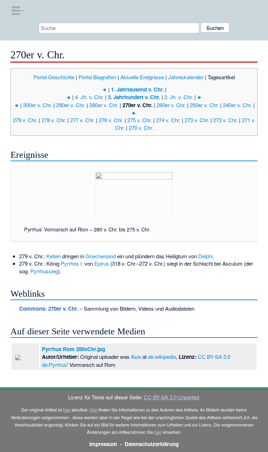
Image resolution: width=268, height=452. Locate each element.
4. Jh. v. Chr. (89, 97)
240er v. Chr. (237, 105)
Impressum (103, 444)
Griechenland (100, 256)
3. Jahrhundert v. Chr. (134, 97)
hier (66, 410)
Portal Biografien (97, 77)
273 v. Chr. (197, 120)
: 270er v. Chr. (48, 308)
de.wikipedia (162, 356)
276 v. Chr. (111, 120)
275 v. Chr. (139, 120)
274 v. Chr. (168, 120)
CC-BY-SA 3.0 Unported (171, 397)
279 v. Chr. (25, 120)
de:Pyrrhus (54, 364)
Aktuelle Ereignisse (142, 77)
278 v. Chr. (54, 120)
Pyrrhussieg (44, 271)
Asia (136, 356)
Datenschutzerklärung (152, 444)
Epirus (101, 263)
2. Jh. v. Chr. (178, 97)
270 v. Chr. (141, 127)
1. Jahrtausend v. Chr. (137, 89)
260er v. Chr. (171, 105)
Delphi (205, 256)
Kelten (53, 256)
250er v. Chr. (204, 105)
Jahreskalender (185, 77)
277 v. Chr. (82, 120)
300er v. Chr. (37, 105)
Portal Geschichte (54, 77)
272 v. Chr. (225, 120)
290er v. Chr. (70, 105)
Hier (93, 410)
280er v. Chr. (103, 105)
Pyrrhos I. (72, 263)
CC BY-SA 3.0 (214, 356)
